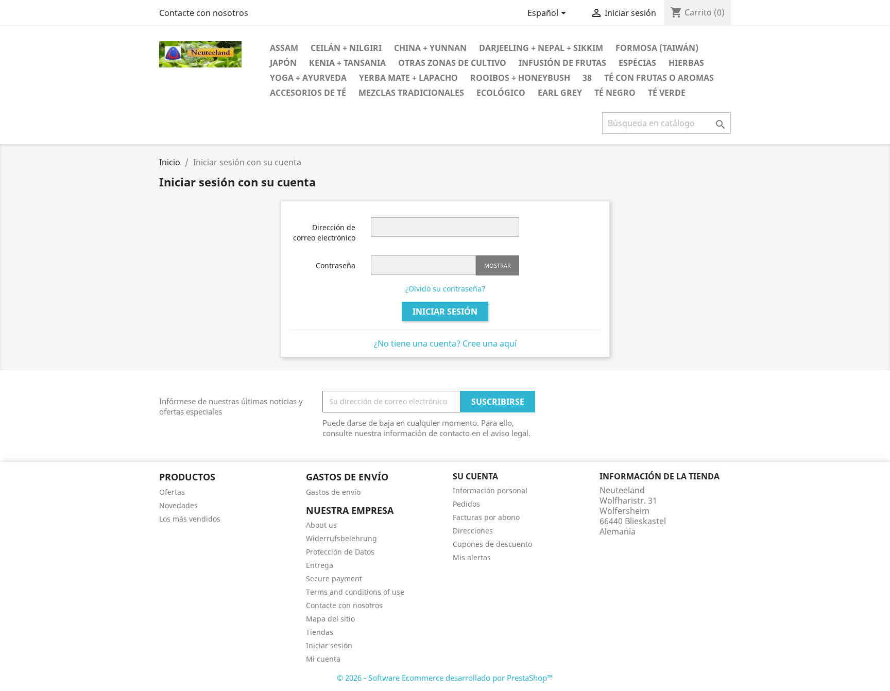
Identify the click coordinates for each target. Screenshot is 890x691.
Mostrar (497, 265)
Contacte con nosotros (203, 13)
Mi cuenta (323, 659)
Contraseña (335, 265)
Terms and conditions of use (355, 592)
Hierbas (686, 62)
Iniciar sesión (445, 311)
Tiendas (319, 632)
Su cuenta (475, 476)
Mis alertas (472, 557)
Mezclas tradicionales (411, 92)
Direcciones (473, 530)
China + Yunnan (430, 48)
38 (587, 77)
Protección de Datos (340, 552)
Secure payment (334, 578)
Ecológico (500, 92)
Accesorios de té (308, 92)
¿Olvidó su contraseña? (445, 288)
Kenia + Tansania (347, 62)
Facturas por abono (486, 517)
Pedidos (466, 504)
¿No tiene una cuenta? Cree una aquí (445, 343)
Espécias (637, 62)
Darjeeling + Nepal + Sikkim (541, 48)
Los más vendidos (189, 519)
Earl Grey (560, 92)
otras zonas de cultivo (452, 62)
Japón (283, 62)
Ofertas (172, 492)
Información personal (490, 490)
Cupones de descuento (492, 544)
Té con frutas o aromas (659, 77)
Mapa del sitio (330, 619)
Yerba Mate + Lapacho (408, 77)
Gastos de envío (333, 492)
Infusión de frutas (562, 62)
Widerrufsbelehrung (341, 538)
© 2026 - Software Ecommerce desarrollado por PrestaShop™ (445, 677)
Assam (284, 48)
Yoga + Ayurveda (308, 77)
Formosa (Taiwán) (656, 48)
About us (321, 525)
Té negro (615, 92)
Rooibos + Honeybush (520, 77)
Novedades (178, 505)
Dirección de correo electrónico (324, 232)
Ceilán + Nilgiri (346, 48)
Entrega (319, 565)
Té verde (667, 92)
